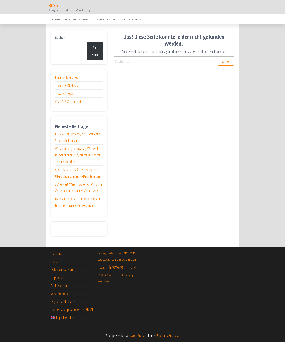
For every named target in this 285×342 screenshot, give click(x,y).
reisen (110, 275)
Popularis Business (167, 335)
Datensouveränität (106, 259)
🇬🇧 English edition (62, 317)
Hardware (115, 267)
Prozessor (103, 275)
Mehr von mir (59, 285)
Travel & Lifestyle (130, 19)
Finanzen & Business (76, 19)
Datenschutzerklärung (64, 269)
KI (135, 267)
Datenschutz (129, 253)
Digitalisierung (121, 259)
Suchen (60, 37)
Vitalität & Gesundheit (68, 101)
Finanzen (132, 259)
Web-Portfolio (59, 293)
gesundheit (102, 267)
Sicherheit (118, 275)
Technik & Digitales (104, 19)
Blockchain (111, 253)
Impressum (57, 277)
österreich (106, 282)
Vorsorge (100, 282)
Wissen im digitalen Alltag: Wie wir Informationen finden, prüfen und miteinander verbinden (78, 155)
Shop (54, 261)
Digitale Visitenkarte (63, 301)
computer (118, 253)
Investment (128, 267)
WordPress (137, 335)
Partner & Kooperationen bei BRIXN (72, 309)
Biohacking (102, 253)
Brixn (53, 5)
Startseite (54, 19)
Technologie (129, 275)
